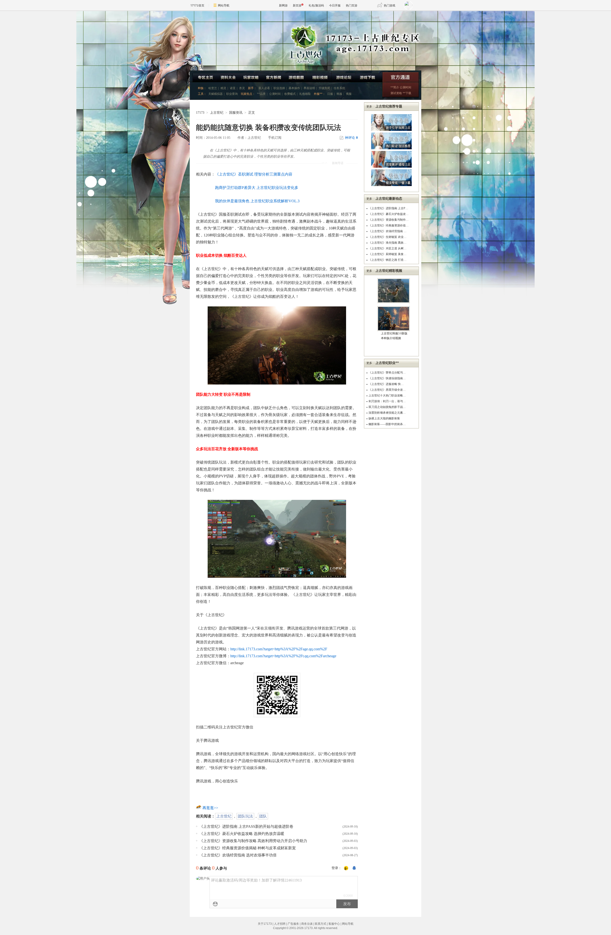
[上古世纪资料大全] (228, 76)
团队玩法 (245, 816)
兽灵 (242, 88)
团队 (263, 816)
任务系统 (339, 88)
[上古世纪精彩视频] (319, 76)
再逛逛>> (210, 808)
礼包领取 (305, 94)
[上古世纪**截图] (295, 76)
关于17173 (265, 923)
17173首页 (197, 5)
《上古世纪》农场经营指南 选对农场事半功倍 (238, 855)
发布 (347, 904)
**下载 (407, 93)
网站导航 (223, 5)
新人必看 (264, 88)
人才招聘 (279, 923)
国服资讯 (235, 112)
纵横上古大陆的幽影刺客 (384, 418)
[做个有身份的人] (346, 868)
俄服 (349, 94)
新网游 (283, 5)
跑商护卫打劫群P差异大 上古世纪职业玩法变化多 (256, 188)
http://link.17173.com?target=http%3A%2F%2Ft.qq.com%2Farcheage (283, 656)
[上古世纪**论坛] (343, 76)
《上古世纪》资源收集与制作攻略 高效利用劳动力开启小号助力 (253, 841)
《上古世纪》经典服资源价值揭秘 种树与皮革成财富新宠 (247, 848)
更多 (369, 106)
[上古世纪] (156, 40)
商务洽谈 (307, 923)
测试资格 (396, 93)
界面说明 (309, 88)
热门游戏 (389, 5)
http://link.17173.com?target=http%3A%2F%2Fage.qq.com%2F (278, 649)
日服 (330, 94)
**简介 (394, 87)
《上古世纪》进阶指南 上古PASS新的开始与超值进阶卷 (246, 826)
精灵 (223, 88)
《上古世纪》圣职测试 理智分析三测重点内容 (253, 174)
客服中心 (334, 923)
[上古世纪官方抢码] (401, 76)
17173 (200, 112)
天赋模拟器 (215, 94)
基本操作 (294, 88)
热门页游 (351, 5)
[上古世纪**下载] (368, 76)
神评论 (351, 137)
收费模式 (290, 94)
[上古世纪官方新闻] (273, 76)
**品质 (261, 94)
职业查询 (232, 94)
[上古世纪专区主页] (203, 76)
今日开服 (335, 5)
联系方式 (320, 923)
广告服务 (293, 923)
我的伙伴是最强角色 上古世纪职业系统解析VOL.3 (257, 201)
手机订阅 (274, 137)
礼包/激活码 (316, 5)
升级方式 (324, 88)
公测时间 (275, 94)
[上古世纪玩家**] (251, 76)
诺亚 (233, 88)
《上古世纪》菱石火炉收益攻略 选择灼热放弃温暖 (241, 834)
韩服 (339, 94)
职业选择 (279, 88)
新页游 (297, 5)
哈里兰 (212, 88)
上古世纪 (216, 112)
